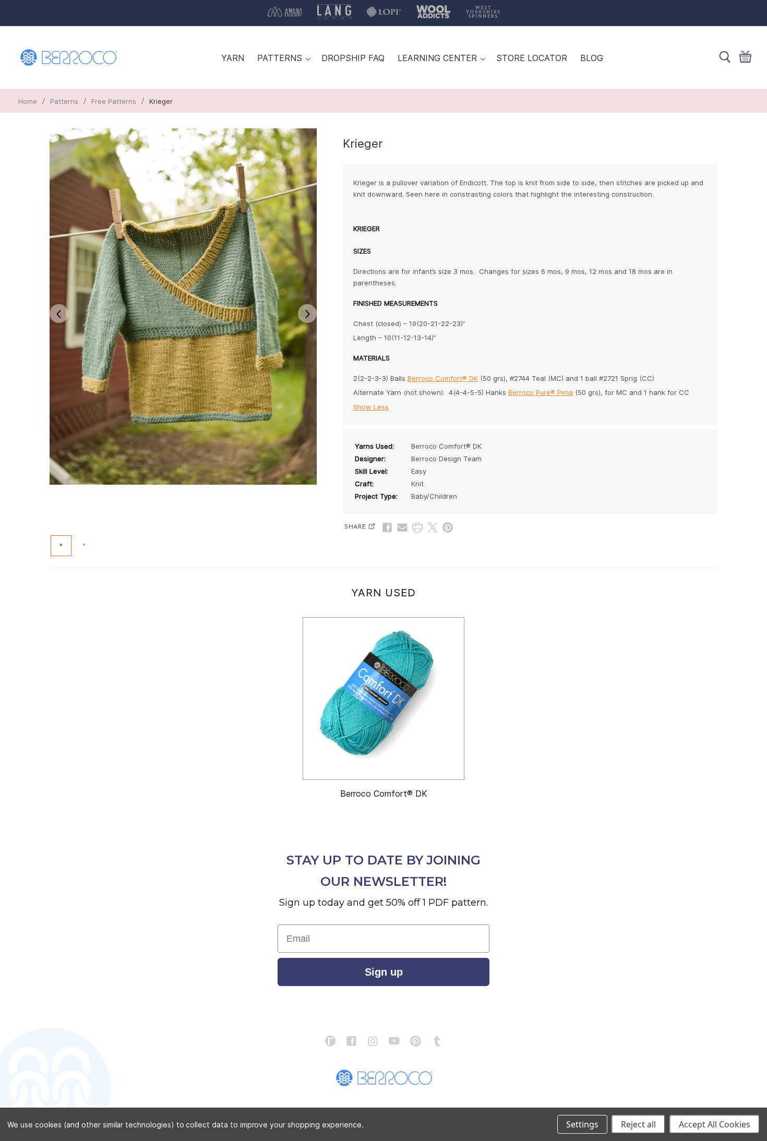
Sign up (384, 972)
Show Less (371, 407)
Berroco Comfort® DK (443, 378)
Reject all (638, 1124)
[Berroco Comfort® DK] (383, 698)
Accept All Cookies (714, 1124)
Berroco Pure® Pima (540, 392)
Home (27, 101)
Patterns (64, 101)
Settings (582, 1124)
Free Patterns (113, 101)
